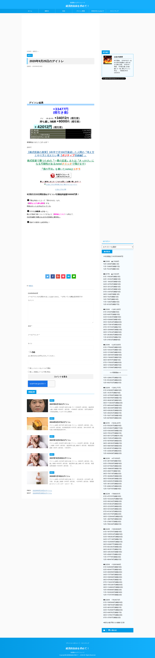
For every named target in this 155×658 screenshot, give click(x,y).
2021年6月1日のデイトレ (59, 404)
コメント (31, 300)
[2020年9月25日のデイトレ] (68, 276)
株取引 (47, 11)
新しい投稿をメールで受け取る (40, 372)
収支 (63, 11)
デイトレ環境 (81, 11)
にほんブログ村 (60, 189)
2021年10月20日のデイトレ (60, 458)
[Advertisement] (60, 33)
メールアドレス (33, 335)
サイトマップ (114, 11)
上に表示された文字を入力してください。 (42, 356)
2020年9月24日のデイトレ (42, 491)
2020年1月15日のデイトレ (60, 476)
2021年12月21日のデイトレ (60, 440)
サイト (30, 343)
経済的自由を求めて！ (77, 6)
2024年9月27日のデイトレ (60, 422)
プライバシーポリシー (72, 643)
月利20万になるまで (97, 11)
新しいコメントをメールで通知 (40, 368)
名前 (30, 326)
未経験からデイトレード (77, 652)
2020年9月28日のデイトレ (42, 493)
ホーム (30, 11)
